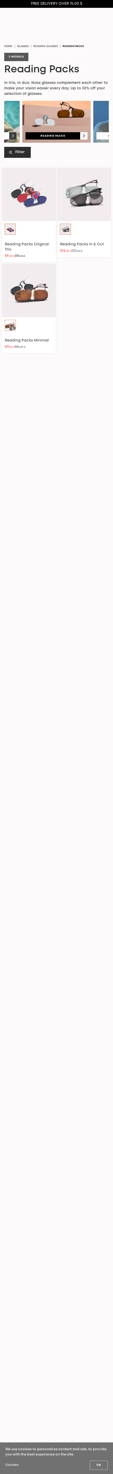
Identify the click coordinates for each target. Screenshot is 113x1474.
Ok (98, 1465)
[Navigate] (13, 136)
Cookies (11, 1465)
